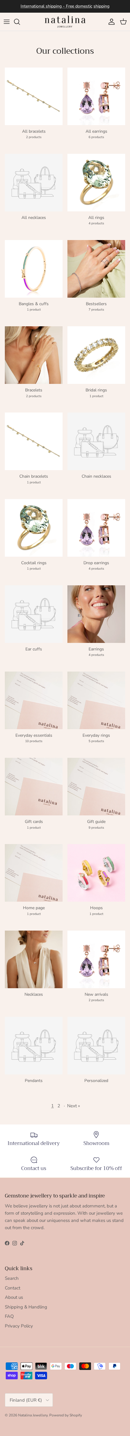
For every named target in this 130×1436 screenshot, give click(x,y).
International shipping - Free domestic (56, 6)
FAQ (9, 1316)
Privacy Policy (19, 1326)
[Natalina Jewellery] (65, 22)
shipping (101, 6)
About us (14, 1297)
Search (12, 1278)
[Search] (20, 21)
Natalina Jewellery (32, 1415)
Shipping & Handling (26, 1307)
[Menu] (6, 21)
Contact (12, 1288)
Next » (73, 1106)
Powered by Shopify (65, 1415)
